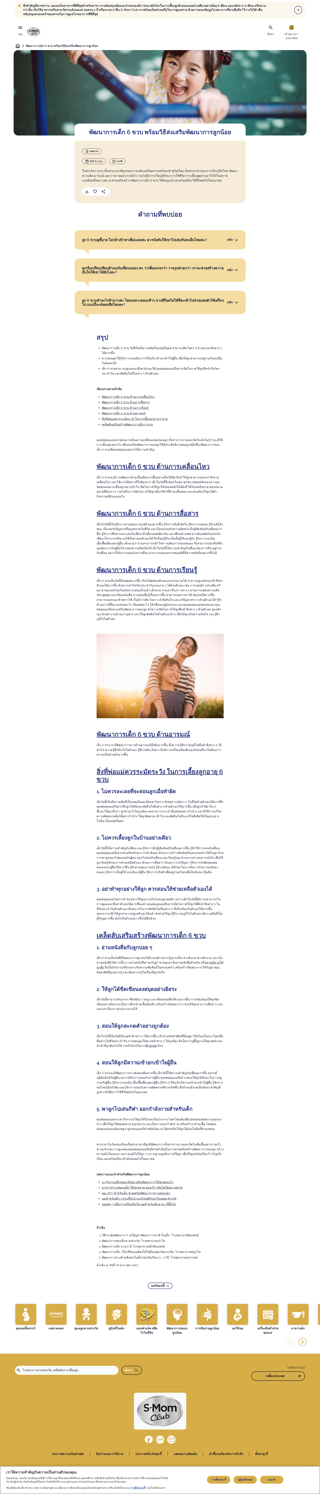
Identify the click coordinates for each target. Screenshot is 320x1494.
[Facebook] (149, 1440)
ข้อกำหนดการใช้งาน (109, 1454)
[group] (26, 1317)
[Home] (33, 31)
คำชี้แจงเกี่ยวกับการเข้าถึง (226, 1454)
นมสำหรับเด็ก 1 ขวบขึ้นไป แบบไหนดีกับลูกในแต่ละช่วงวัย (139, 1198)
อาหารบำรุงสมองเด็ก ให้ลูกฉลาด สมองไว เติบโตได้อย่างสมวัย (142, 1187)
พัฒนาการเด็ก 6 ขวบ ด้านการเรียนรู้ (125, 408)
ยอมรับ (272, 1479)
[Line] (160, 1440)
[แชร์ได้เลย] (103, 191)
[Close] (298, 10)
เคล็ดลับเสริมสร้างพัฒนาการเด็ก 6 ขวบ (127, 424)
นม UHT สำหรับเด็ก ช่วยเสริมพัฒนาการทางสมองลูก (136, 1193)
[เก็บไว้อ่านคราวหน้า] (95, 191)
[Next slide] (302, 1342)
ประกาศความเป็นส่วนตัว (68, 1454)
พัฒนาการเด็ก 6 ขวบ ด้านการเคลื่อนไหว (128, 397)
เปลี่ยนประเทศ (275, 1376)
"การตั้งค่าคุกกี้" (138, 1487)
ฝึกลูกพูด (151, 1046)
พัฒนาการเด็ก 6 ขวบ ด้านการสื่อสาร (126, 402)
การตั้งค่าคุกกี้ (218, 1479)
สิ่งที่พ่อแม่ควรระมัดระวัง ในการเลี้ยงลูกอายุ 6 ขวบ (135, 419)
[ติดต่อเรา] (171, 1440)
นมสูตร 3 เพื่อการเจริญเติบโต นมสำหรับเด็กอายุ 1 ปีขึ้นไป (139, 1204)
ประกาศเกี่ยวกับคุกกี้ (148, 1454)
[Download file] (87, 191)
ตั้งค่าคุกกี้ (261, 1454)
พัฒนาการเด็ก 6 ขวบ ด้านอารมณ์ (124, 413)
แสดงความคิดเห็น (185, 1454)
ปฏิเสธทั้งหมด (245, 1479)
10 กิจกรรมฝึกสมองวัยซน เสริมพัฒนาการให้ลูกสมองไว (138, 1182)
